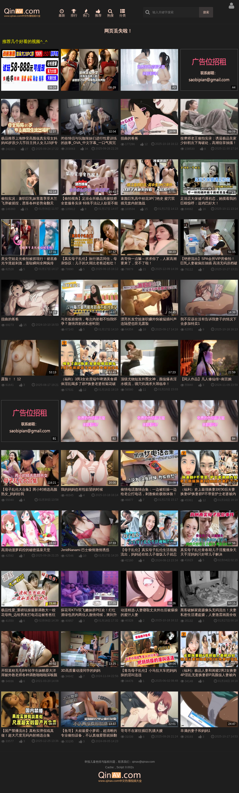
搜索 (206, 12)
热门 (86, 15)
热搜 (110, 15)
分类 (122, 15)
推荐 (98, 15)
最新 (62, 15)
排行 (74, 15)
